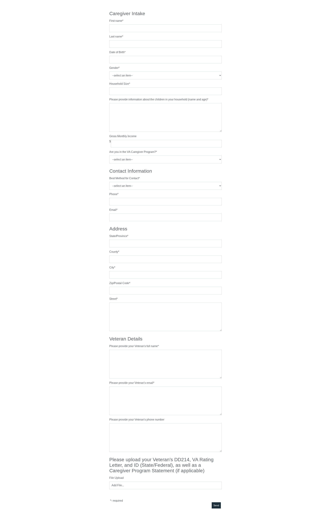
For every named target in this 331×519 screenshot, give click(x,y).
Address (118, 228)
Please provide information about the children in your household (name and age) (158, 99)
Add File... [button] (118, 485)
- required (117, 500)
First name (115, 20)
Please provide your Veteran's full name (133, 346)
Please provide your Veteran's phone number (136, 419)
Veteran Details (125, 339)
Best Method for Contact (124, 178)
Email (112, 209)
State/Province (118, 236)
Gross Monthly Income (123, 136)
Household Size (119, 83)
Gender (113, 67)
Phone (113, 194)
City (111, 267)
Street (113, 298)
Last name (115, 36)
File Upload (116, 477)
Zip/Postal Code (119, 283)
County (113, 251)
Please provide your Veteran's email (131, 382)
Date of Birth (116, 52)
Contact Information (130, 171)
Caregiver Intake (127, 13)
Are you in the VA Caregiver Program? (132, 151)
